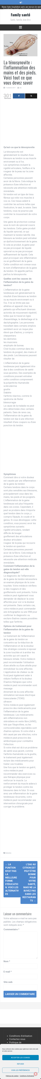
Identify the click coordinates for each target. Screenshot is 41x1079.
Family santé (20, 14)
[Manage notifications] (35, 1074)
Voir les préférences (20, 1070)
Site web (8, 982)
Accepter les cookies (20, 1058)
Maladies (8, 853)
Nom (7, 961)
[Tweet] (31, 95)
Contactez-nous (17, 1039)
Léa (20, 88)
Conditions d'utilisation (20, 1036)
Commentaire (11, 929)
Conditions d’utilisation (27, 1076)
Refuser (20, 1064)
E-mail (8, 971)
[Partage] (19, 95)
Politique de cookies (12, 1076)
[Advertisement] (20, 123)
